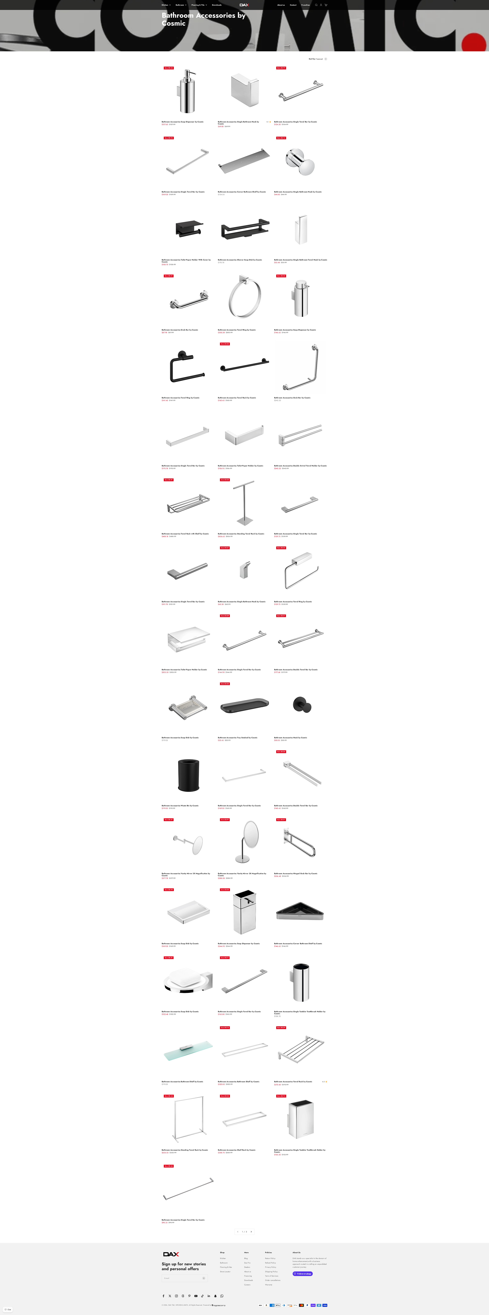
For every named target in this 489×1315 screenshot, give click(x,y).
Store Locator (225, 1271)
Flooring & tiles (226, 1267)
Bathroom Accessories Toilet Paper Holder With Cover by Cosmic (186, 261)
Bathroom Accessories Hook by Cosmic (290, 737)
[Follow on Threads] (183, 1296)
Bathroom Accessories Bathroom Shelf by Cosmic (182, 1081)
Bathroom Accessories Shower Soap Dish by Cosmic (240, 260)
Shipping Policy (271, 1271)
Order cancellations (272, 1280)
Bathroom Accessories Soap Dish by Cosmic (180, 737)
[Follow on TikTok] (202, 1296)
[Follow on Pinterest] (189, 1296)
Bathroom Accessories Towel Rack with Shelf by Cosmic (185, 533)
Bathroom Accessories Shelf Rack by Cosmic (236, 1150)
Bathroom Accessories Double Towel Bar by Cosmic (296, 669)
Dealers (247, 1267)
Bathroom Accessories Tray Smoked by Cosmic (237, 737)
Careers (247, 1284)
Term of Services (271, 1276)
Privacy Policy (270, 1267)
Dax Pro (247, 1263)
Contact (293, 5)
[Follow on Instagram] (176, 1296)
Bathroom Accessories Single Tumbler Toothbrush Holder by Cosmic (299, 1012)
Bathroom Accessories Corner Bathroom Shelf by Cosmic (242, 192)
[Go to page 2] (251, 1232)
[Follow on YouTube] (196, 1296)
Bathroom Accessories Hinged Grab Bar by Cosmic (295, 873)
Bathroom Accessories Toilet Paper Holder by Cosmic (240, 465)
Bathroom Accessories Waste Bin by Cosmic (180, 805)
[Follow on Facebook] (163, 1296)
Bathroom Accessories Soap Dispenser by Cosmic (182, 121)
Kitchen (165, 5)
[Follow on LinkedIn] (209, 1296)
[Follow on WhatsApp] (222, 1296)
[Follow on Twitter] (170, 1296)
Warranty (268, 1284)
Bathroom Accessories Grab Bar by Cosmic (180, 330)
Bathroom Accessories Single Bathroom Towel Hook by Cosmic (300, 260)
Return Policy (270, 1258)
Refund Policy (270, 1263)
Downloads (216, 5)
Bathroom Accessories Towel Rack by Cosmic (237, 397)
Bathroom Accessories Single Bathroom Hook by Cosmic (238, 122)
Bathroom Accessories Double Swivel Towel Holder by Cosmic (300, 465)
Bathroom (180, 5)
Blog (246, 1258)
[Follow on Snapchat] (215, 1296)
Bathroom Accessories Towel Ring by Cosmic (237, 330)
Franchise (305, 5)
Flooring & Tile (198, 5)
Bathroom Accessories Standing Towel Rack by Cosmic (241, 533)
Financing (248, 1276)
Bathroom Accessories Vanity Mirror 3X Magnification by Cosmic (186, 874)
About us (281, 5)
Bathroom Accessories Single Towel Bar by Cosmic (295, 121)
